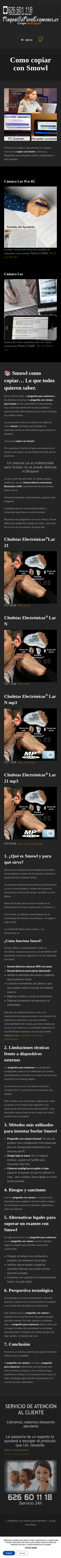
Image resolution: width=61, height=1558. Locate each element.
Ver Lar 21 (24, 605)
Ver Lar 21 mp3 (27, 843)
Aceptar (9, 1553)
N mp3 (31, 762)
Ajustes (22, 1553)
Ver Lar (22, 762)
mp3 (39, 843)
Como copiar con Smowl (16, 1454)
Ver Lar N (23, 684)
